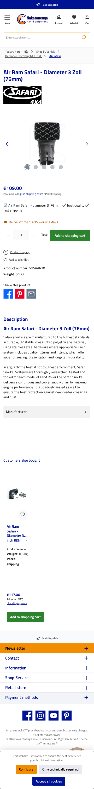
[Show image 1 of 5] (27, 167)
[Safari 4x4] (47, 95)
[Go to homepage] (32, 19)
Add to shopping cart (70, 235)
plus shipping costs (31, 194)
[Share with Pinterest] (20, 293)
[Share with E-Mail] (31, 293)
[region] (47, 144)
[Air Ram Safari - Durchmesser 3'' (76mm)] (47, 144)
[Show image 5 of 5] (61, 167)
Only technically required (60, 769)
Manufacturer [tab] (16, 411)
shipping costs (42, 730)
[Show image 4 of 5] (52, 167)
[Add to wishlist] (22, 515)
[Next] (86, 143)
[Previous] (7, 143)
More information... (52, 760)
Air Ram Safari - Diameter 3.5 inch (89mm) (17, 533)
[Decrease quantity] (8, 235)
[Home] (27, 51)
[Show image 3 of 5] (44, 167)
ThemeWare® (48, 743)
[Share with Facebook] (8, 293)
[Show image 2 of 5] (36, 167)
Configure (26, 769)
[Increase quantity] (34, 235)
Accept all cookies (49, 781)
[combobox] (41, 38)
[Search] (84, 38)
